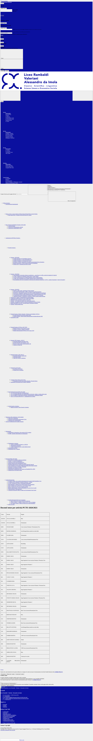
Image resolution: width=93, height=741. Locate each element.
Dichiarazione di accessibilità (9, 716)
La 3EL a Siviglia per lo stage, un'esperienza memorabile (19, 483)
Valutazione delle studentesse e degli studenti (15, 417)
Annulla (2, 70)
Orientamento (8, 431)
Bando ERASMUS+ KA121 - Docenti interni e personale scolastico (24, 303)
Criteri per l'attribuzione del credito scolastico (15, 421)
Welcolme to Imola (17, 356)
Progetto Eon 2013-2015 (16, 367)
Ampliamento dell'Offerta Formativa (13, 238)
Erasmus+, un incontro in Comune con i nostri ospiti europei (23, 300)
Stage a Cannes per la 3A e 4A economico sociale (18, 486)
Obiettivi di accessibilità (8, 717)
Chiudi (2, 42)
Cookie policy (6, 711)
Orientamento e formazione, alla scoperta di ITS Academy (19, 432)
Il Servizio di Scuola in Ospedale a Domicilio (17, 466)
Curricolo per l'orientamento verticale (15, 227)
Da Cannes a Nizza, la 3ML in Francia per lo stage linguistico (23, 503)
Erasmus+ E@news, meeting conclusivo (21, 329)
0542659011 (7, 696)
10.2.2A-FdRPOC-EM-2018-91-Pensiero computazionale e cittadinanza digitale (27, 395)
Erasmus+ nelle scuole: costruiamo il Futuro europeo (23, 290)
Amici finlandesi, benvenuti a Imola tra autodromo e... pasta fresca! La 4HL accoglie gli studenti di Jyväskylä (35, 275)
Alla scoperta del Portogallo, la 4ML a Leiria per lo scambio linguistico (27, 291)
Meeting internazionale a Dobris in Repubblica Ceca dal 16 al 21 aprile (22, 487)
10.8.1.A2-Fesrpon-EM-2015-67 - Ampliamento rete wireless (23, 396)
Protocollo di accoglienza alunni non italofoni (17, 460)
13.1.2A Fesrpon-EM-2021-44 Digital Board (20, 393)
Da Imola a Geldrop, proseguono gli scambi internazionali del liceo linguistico (28, 262)
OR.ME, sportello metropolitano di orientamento (17, 433)
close (2, 101)
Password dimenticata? (5, 13)
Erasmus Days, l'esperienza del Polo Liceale (22, 264)
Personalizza (3, 674)
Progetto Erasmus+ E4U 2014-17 (17, 354)
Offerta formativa (51, 187)
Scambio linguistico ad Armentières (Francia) (22, 258)
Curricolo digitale (11, 226)
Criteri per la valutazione (13, 418)
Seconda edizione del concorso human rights (22, 315)
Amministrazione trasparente (8, 720)
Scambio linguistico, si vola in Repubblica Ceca (22, 259)
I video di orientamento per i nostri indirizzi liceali (20, 446)
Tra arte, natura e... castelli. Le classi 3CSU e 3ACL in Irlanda (23, 502)
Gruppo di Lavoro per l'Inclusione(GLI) (16, 462)
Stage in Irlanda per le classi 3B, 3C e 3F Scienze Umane (19, 485)
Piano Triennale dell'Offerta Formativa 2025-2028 (16, 224)
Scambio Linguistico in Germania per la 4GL (22, 260)
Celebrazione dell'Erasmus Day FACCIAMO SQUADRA (22, 298)
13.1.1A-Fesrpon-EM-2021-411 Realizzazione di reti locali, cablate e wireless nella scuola (29, 394)
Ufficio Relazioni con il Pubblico (9, 715)
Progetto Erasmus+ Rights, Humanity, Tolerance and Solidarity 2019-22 (25, 314)
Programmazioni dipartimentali (12, 204)
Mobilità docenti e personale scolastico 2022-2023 (21, 299)
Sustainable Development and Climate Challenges (21, 382)
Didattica (50, 186)
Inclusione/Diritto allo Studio (11, 458)
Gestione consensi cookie (8, 719)
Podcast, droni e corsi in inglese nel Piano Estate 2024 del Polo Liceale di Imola (22, 213)
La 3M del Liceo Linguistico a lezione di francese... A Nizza (20, 482)
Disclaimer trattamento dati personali (8, 730)
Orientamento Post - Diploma (14, 449)
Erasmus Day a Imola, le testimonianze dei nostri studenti (22, 297)
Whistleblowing (6, 718)
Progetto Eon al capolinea (18, 370)
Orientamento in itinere (12, 447)
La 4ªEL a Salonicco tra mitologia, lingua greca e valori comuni (25, 276)
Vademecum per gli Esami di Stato (15, 470)
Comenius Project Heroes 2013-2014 (18, 379)
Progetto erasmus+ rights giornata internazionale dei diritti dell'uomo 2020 (28, 316)
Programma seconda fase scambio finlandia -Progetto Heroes (25, 381)
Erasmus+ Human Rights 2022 (17, 304)
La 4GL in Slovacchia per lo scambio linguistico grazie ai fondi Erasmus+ (28, 277)
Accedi (2, 3)
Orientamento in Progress (16, 445)
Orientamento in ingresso (13, 443)
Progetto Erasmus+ (12, 247)
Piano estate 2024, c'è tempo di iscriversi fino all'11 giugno (19, 215)
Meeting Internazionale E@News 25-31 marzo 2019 (23, 330)
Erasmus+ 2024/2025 (15, 289)
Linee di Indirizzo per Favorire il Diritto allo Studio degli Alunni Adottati (22, 465)
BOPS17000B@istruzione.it (16, 697)
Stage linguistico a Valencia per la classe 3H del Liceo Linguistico (21, 484)
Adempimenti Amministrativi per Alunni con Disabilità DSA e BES (21, 469)
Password (14, 11)
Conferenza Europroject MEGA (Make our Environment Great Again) (22, 490)
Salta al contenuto (4, 1)
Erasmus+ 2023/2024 (15, 274)
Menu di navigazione (71, 200)
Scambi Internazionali (10, 480)
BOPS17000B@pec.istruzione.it (17, 698)
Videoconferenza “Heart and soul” (15, 489)
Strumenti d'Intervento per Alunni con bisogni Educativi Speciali (21, 464)
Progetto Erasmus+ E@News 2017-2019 (19, 327)
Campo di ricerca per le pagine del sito (8, 194)
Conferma (7, 70)
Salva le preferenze (10, 685)
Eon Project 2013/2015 (17, 369)
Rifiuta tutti (11, 674)
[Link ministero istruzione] (6, 2)
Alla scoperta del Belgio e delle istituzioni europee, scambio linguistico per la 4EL (29, 294)
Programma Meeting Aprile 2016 (19, 355)
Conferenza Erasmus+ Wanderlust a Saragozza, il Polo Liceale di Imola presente (29, 296)
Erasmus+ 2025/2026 (15, 257)
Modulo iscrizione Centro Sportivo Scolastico (20, 407)
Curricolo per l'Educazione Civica (15, 228)
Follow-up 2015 (11, 504)
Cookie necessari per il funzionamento (8, 683)
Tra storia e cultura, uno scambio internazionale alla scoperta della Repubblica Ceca (24, 481)
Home (49, 185)
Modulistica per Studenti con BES (15, 467)
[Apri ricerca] (82, 96)
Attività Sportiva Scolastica (13, 406)
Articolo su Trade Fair (17, 344)
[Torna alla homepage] (46, 81)
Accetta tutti (20, 674)
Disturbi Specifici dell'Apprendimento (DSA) (17, 463)
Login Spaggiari (33, 31)
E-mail (13, 29)
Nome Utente (15, 9)
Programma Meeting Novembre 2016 (20, 341)
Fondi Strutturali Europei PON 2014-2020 (16, 391)
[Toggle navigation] (10, 96)
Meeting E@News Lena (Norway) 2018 (21, 328)
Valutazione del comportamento (14, 420)
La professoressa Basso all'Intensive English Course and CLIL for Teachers (28, 295)
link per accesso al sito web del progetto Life (22, 343)
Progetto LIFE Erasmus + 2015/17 (18, 340)
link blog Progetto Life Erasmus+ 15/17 (21, 342)
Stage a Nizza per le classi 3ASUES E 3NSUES (20, 501)
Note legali (5, 712)
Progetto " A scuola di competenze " (15, 461)
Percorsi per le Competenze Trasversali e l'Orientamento (59, 188)
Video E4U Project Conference (19, 358)
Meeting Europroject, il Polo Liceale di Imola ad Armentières (25, 263)
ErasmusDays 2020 (14, 317)
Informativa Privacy (7, 714)
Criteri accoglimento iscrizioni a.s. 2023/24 (19, 444)
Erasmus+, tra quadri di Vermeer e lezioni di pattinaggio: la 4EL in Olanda (25, 302)
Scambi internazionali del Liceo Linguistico (17, 499)
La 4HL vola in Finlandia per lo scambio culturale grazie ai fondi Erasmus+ (28, 278)
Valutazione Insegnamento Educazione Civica (17, 419)
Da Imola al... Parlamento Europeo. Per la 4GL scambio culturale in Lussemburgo (29, 292)
